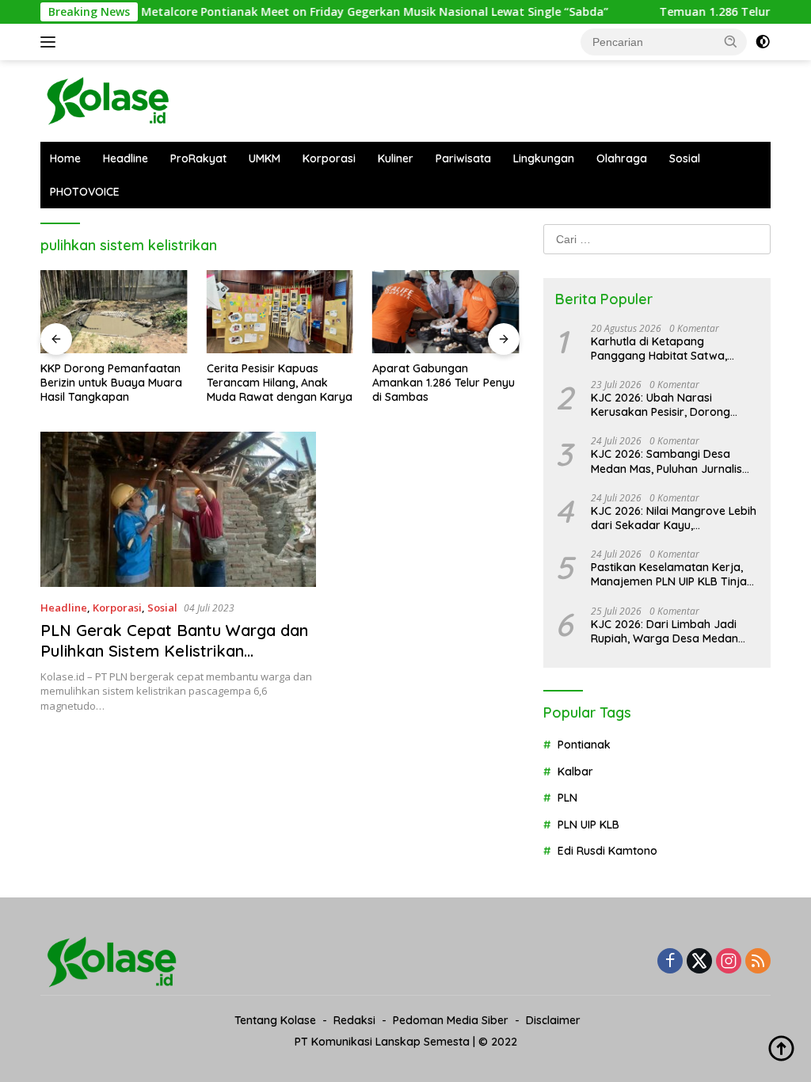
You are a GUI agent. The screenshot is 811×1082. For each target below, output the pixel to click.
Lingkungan (543, 158)
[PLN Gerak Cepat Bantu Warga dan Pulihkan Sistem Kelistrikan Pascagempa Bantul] (178, 509)
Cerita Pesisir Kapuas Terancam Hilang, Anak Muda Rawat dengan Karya (279, 382)
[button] (731, 41)
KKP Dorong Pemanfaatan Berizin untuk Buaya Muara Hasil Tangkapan (111, 382)
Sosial (684, 158)
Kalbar (575, 771)
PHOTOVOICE (85, 192)
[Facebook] (670, 962)
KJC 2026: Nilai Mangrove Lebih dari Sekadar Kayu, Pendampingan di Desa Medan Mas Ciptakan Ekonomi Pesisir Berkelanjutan (673, 518)
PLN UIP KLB (588, 824)
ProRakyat (198, 158)
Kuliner (395, 158)
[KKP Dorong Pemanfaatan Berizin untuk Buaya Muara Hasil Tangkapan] (114, 311)
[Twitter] (699, 962)
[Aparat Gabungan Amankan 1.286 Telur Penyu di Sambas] (446, 311)
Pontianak (584, 744)
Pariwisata (463, 158)
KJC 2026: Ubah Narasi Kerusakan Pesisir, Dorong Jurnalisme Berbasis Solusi (661, 405)
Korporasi (329, 158)
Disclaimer (553, 1020)
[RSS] (758, 962)
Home (65, 158)
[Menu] (51, 42)
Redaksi (354, 1020)
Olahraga (621, 158)
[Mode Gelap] (763, 42)
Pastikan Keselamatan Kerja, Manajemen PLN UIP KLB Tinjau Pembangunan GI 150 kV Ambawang (672, 574)
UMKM (264, 158)
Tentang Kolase (275, 1020)
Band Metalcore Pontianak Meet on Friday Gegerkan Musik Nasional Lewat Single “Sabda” (338, 12)
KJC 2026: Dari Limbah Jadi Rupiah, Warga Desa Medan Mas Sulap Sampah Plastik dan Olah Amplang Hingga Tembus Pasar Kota (672, 631)
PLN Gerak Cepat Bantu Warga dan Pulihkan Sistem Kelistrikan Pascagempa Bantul (174, 650)
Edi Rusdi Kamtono (607, 851)
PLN (567, 798)
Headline (125, 158)
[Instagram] (728, 962)
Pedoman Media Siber (450, 1020)
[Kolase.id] (107, 99)
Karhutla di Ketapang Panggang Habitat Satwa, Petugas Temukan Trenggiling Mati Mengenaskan (669, 348)
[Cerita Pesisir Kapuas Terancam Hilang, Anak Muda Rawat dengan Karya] (280, 311)
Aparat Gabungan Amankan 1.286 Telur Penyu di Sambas (443, 382)
